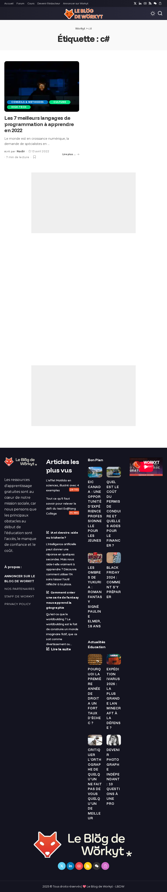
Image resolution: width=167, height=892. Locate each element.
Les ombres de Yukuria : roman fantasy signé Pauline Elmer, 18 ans (95, 597)
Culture (59, 102)
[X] (135, 3)
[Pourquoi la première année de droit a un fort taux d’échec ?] (95, 659)
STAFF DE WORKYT (19, 596)
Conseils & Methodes (27, 102)
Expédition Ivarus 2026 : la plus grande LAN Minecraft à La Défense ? (114, 698)
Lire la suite (61, 649)
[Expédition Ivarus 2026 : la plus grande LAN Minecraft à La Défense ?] (114, 659)
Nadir (21, 151)
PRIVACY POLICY (17, 604)
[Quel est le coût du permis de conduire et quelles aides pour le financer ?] (114, 472)
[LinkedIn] (140, 3)
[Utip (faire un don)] (160, 3)
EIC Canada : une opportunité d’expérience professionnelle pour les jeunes (95, 511)
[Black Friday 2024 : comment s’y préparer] (114, 557)
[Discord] (155, 3)
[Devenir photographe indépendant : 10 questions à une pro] (114, 740)
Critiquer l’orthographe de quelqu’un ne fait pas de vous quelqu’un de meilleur (95, 784)
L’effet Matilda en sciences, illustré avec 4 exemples (62, 485)
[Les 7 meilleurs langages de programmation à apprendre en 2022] (41, 86)
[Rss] (150, 3)
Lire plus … (69, 154)
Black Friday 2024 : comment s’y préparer (114, 582)
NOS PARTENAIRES (19, 588)
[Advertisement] (83, 202)
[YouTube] (145, 3)
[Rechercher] (160, 13)
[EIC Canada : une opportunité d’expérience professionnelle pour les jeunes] (95, 472)
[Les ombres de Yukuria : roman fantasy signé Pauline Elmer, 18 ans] (95, 557)
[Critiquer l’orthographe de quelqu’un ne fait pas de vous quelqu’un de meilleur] (95, 740)
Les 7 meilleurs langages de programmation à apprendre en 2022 (39, 124)
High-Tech (18, 107)
